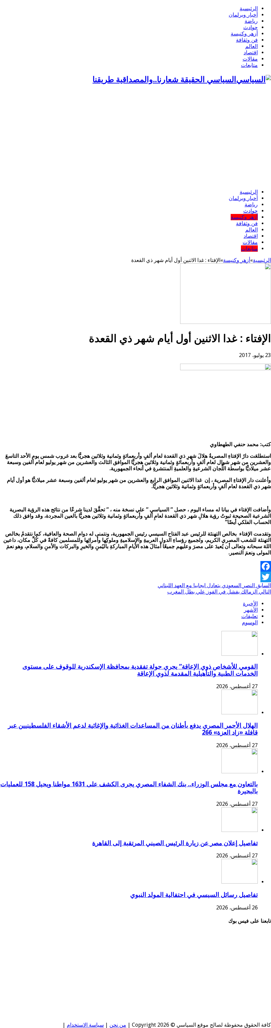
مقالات (250, 59)
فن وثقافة (247, 40)
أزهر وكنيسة (244, 33)
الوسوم (250, 622)
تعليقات (249, 616)
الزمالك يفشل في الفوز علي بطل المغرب (219, 592)
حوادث (250, 27)
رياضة (251, 21)
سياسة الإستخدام (85, 1025)
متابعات (249, 65)
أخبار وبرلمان (243, 15)
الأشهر (251, 610)
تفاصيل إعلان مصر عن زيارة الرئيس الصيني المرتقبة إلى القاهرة (175, 843)
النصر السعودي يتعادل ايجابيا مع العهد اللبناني (214, 585)
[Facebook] (135, 566)
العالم (251, 46)
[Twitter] (135, 577)
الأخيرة (250, 603)
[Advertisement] (135, 137)
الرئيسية (249, 8)
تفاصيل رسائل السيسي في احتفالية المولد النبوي (194, 894)
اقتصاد (251, 52)
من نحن (117, 1025)
